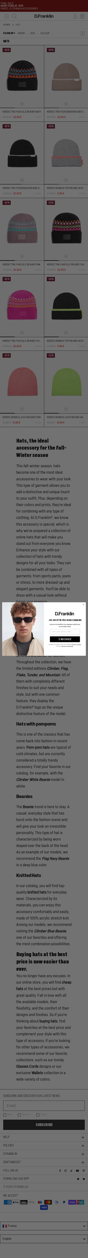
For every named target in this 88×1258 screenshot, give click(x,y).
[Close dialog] (83, 604)
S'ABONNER (65, 639)
